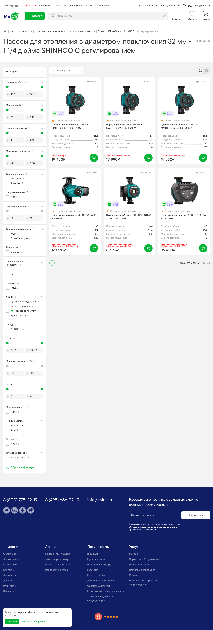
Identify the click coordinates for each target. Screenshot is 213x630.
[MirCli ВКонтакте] (6, 510)
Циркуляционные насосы (49, 31)
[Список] (206, 70)
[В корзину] (94, 158)
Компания (11, 547)
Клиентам (44, 5)
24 (199, 262)
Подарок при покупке (57, 553)
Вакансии (9, 591)
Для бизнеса (76, 5)
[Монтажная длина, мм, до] (42, 156)
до (28, 94)
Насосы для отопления (80, 31)
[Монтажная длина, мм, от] (7, 156)
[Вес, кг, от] (7, 389)
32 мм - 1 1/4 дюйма (108, 31)
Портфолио (10, 564)
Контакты (104, 5)
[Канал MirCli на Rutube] (30, 510)
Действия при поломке (100, 580)
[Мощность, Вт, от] (7, 110)
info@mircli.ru (202, 5)
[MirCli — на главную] (11, 16)
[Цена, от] (7, 343)
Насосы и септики (20, 31)
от (8, 94)
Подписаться (195, 515)
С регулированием (147, 31)
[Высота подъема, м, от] (7, 133)
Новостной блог (96, 575)
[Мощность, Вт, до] (42, 110)
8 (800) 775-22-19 (148, 5)
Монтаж (133, 553)
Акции (31, 5)
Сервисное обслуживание (144, 559)
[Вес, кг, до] (42, 389)
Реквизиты (9, 585)
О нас (89, 5)
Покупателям (98, 547)
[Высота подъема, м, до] (42, 133)
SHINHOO (129, 31)
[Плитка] (200, 70)
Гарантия (92, 569)
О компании (10, 553)
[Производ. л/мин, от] (7, 87)
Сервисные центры (98, 585)
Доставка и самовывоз (142, 569)
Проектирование (139, 564)
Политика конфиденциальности (105, 591)
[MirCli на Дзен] (22, 510)
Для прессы (10, 575)
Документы (9, 580)
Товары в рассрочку (56, 559)
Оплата (133, 575)
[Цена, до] (42, 343)
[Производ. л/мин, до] (42, 87)
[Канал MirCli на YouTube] (14, 510)
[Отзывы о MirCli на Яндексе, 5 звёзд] (106, 616)
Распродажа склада (56, 569)
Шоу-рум (92, 553)
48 (204, 262)
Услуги (59, 5)
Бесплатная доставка (57, 564)
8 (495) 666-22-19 (170, 5)
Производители (96, 559)
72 (208, 262)
